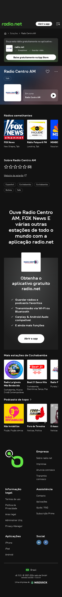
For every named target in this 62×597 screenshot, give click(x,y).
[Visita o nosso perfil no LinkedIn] (39, 542)
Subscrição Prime (45, 513)
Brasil (33, 570)
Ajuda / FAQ (42, 508)
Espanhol (10, 185)
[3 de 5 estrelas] (15, 167)
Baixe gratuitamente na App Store (31, 57)
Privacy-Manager (13, 526)
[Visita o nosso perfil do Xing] (45, 542)
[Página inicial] (5, 33)
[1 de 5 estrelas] (6, 167)
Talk (7, 79)
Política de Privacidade (11, 507)
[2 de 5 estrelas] (10, 167)
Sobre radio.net (44, 458)
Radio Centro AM (32, 98)
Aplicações (41, 502)
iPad (7, 549)
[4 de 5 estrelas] (20, 167)
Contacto (40, 496)
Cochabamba (25, 185)
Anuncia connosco (45, 470)
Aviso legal (10, 514)
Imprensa (41, 464)
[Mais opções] (56, 72)
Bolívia (9, 190)
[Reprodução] (53, 95)
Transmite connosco (41, 477)
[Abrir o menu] (58, 24)
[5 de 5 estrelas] (24, 167)
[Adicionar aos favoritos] (47, 71)
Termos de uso (12, 499)
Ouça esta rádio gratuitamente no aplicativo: (29, 41)
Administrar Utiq (13, 520)
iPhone (8, 543)
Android (9, 555)
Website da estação (13, 175)
